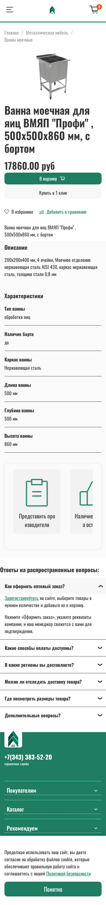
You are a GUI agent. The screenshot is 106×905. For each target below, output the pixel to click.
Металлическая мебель (47, 32)
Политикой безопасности (68, 873)
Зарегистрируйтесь (22, 597)
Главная (11, 32)
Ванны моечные (18, 39)
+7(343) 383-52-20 (28, 756)
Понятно (53, 889)
